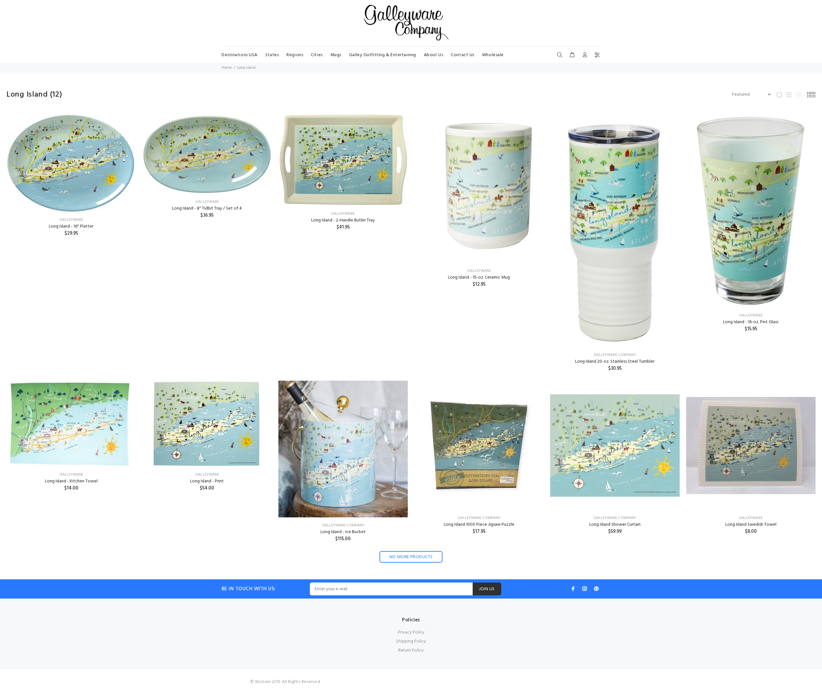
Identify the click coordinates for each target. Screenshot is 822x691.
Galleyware (71, 220)
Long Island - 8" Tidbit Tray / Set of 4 (207, 208)
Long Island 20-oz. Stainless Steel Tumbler (614, 361)
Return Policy (411, 650)
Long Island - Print (207, 481)
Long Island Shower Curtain (615, 524)
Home (227, 68)
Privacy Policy (411, 632)
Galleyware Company (614, 355)
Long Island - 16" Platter (71, 226)
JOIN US (487, 589)
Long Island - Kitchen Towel (71, 481)
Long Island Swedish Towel (750, 524)
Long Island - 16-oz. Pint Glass (750, 322)
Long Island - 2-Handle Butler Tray (343, 220)
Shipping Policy (411, 641)
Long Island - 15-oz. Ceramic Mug (479, 277)
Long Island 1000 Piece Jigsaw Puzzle (479, 524)
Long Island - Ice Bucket (343, 532)
